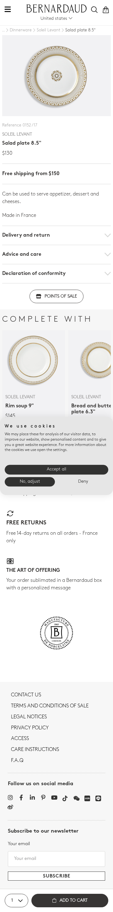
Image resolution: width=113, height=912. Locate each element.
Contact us (26, 695)
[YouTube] (54, 797)
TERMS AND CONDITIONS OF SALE (50, 706)
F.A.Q (17, 760)
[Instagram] (10, 797)
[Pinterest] (43, 797)
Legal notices (29, 717)
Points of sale (61, 296)
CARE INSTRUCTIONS (35, 749)
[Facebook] (21, 797)
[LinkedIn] (32, 797)
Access (20, 738)
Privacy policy (30, 728)
